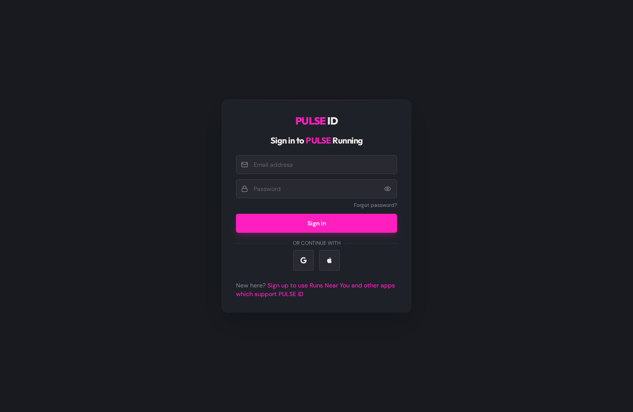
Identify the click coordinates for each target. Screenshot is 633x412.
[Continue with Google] (303, 260)
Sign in (316, 223)
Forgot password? (375, 205)
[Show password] (387, 189)
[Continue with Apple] (329, 260)
